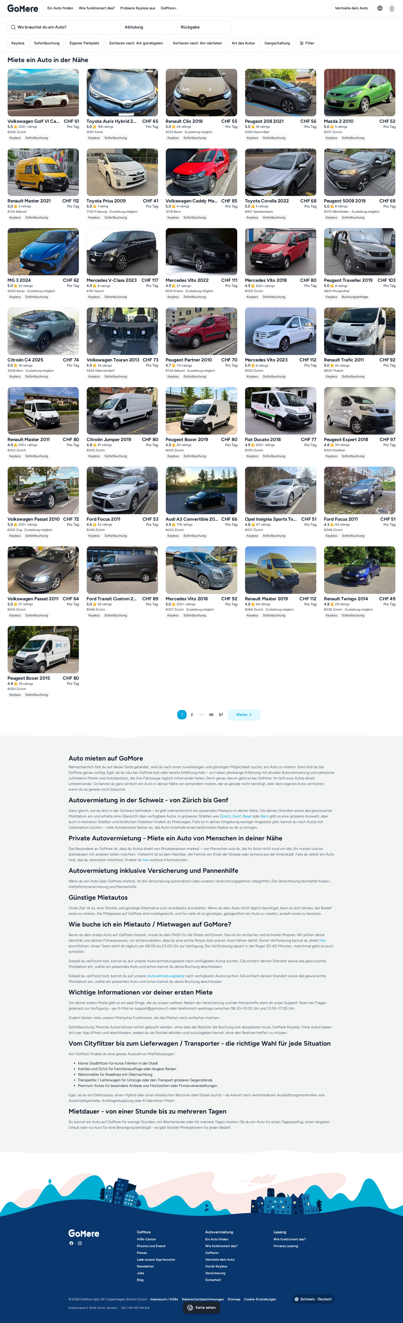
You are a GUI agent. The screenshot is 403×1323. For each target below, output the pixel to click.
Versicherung (215, 1273)
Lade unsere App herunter (156, 1260)
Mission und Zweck (151, 1246)
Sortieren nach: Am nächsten (197, 43)
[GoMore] (22, 8)
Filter (310, 43)
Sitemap (234, 1299)
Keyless (17, 43)
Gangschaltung (277, 43)
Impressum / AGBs (164, 1299)
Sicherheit (213, 1280)
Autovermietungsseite (165, 976)
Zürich (225, 816)
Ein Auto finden (60, 8)
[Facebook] (71, 1243)
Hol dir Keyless (216, 1266)
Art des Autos (243, 43)
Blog (140, 1280)
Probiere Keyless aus (137, 8)
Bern (265, 816)
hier (146, 860)
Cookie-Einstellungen (260, 1299)
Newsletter (145, 1266)
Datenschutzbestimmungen (203, 1299)
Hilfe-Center (146, 1239)
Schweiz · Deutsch (316, 1299)
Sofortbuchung (47, 43)
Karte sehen (206, 1307)
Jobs (140, 1273)
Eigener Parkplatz (84, 43)
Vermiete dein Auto (351, 8)
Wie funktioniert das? (97, 8)
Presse (142, 1253)
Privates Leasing (286, 1246)
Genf (237, 816)
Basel (247, 816)
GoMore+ (169, 8)
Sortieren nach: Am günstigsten (136, 43)
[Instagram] (80, 1243)
